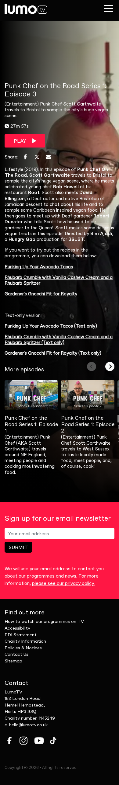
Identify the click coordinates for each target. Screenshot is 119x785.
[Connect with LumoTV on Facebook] (9, 740)
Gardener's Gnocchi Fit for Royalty (41, 293)
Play (20, 140)
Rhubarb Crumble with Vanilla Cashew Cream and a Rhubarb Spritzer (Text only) (59, 339)
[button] (91, 366)
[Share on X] (36, 157)
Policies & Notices (23, 648)
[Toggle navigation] (108, 8)
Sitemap (13, 661)
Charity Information (25, 641)
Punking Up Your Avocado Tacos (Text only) (51, 326)
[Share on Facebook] (25, 157)
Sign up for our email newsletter (58, 518)
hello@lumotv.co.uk (28, 725)
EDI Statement (21, 635)
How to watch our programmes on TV (44, 621)
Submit (18, 547)
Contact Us (16, 654)
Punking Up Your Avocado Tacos (39, 266)
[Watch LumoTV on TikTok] (53, 740)
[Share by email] (48, 157)
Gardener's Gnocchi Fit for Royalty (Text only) (53, 353)
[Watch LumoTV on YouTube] (39, 740)
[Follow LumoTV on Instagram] (23, 740)
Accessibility (17, 628)
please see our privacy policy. (63, 583)
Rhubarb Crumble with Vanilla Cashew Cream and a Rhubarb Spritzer (59, 280)
